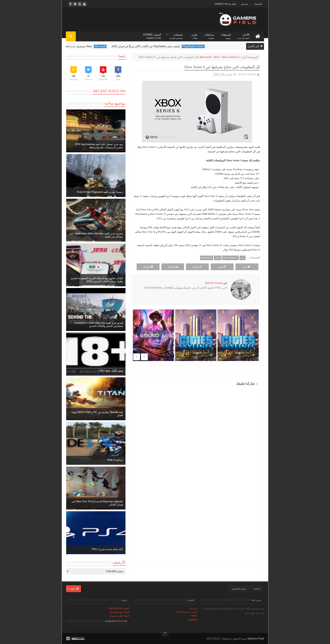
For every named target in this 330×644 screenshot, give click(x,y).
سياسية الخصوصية (239, 589)
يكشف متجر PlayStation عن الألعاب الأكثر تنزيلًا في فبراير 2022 (164, 46)
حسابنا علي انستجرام (119, 615)
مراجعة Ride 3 (115, 459)
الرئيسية (258, 4)
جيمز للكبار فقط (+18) (110, 370)
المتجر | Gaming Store (119, 608)
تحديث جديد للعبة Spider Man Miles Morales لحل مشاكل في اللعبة (96, 235)
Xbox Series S (230, 57)
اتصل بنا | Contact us (225, 4)
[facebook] (70, 4)
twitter (194, 615)
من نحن (244, 4)
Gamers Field (256, 638)
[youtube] (84, 4)
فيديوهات (226, 34)
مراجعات (209, 34)
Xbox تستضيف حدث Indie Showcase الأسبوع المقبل (82, 46)
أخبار (244, 57)
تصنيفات (176, 34)
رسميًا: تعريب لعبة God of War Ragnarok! (100, 191)
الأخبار (243, 34)
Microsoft (118, 46)
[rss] (79, 4)
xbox (216, 57)
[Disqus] (195, 429)
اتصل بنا (72, 588)
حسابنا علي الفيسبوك (119, 612)
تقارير (194, 34)
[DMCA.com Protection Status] (75, 639)
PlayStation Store (211, 46)
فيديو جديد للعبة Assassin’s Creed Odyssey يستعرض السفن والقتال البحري (98, 324)
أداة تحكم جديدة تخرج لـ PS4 (107, 549)
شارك (195, 266)
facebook (192, 619)
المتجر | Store (152, 34)
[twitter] (75, 4)
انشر (220, 266)
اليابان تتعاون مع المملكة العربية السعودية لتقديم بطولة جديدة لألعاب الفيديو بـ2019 (97, 280)
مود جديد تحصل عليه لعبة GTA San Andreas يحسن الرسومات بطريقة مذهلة (99, 146)
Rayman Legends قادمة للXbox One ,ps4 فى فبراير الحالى (97, 503)
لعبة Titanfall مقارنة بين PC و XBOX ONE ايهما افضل (97, 414)
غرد (245, 266)
